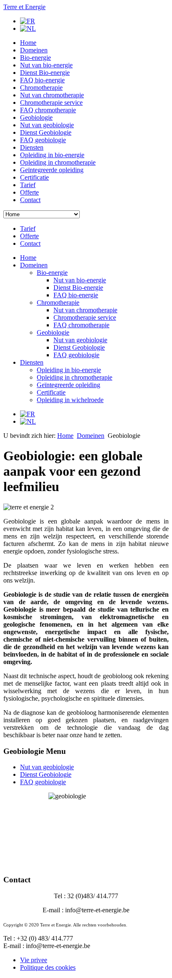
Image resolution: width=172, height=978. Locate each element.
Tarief (27, 184)
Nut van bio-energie (46, 65)
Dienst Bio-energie (45, 72)
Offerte (29, 192)
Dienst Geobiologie (45, 132)
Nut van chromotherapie (52, 95)
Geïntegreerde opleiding (51, 169)
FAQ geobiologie (43, 139)
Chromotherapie (41, 87)
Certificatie (34, 177)
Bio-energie (35, 57)
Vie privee (33, 959)
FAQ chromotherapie (48, 110)
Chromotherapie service (51, 102)
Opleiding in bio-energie (52, 154)
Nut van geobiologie (47, 124)
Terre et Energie (24, 6)
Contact (30, 199)
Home (28, 42)
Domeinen (34, 50)
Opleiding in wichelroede (70, 399)
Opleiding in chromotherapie (58, 162)
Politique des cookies (48, 967)
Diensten (31, 147)
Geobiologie (36, 117)
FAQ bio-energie (42, 80)
